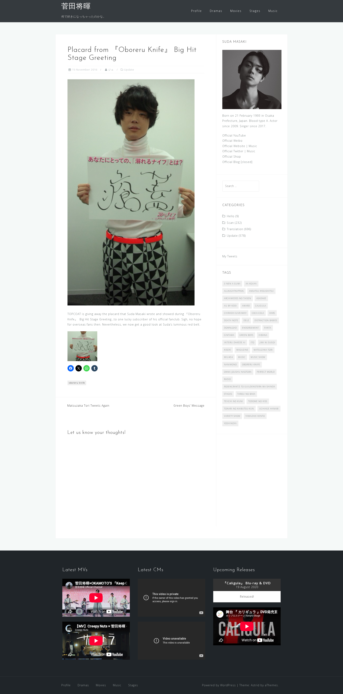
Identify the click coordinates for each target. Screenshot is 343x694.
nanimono (230, 364)
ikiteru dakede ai (234, 342)
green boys (246, 335)
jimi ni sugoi (267, 342)
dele (246, 320)
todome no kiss (257, 401)
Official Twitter (232, 151)
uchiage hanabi (269, 408)
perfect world (266, 371)
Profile (196, 11)
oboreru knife (77, 382)
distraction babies (265, 320)
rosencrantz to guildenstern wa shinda (249, 386)
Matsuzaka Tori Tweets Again (88, 405)
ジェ (111, 69)
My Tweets (229, 256)
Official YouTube (234, 135)
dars (272, 313)
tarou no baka (246, 394)
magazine (242, 349)
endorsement (250, 327)
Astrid (255, 685)
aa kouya (251, 283)
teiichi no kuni (233, 401)
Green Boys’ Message (188, 405)
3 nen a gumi (232, 283)
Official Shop (231, 156)
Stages (255, 11)
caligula (260, 305)
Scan (230, 223)
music (241, 357)
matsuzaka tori (263, 349)
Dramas (216, 11)
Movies (236, 11)
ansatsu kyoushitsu (261, 291)
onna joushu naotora (237, 371)
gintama (229, 335)
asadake (261, 298)
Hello (230, 216)
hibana (263, 335)
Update (129, 69)
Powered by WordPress (219, 685)
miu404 (228, 357)
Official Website (233, 146)
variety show (232, 416)
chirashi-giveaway (235, 313)
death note (231, 320)
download (230, 327)
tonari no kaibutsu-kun (239, 408)
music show (258, 357)
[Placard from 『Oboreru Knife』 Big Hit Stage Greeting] (131, 192)
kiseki (227, 349)
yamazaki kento (255, 416)
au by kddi (230, 305)
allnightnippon (234, 291)
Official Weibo (232, 140)
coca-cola (258, 313)
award (246, 305)
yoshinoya (230, 423)
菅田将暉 (76, 6)
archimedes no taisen (237, 298)
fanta (267, 327)
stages (228, 394)
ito (252, 342)
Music (273, 11)
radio (227, 379)
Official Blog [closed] (237, 162)
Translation (235, 229)
